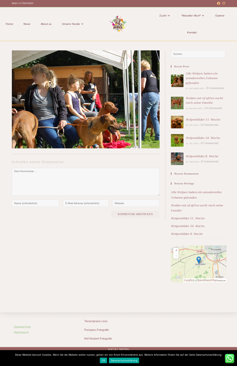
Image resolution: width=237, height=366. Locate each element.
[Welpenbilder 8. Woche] (177, 158)
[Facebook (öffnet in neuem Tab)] (218, 3)
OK (103, 360)
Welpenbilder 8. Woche (202, 156)
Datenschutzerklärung (124, 360)
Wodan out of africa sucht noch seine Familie (204, 101)
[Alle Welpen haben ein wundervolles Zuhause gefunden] (177, 80)
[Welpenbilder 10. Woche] (177, 140)
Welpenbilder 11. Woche (203, 119)
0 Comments (215, 88)
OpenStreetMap (206, 280)
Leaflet (189, 280)
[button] (198, 260)
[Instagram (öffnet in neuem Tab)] (223, 3)
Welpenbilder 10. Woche (203, 138)
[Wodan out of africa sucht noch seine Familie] (177, 103)
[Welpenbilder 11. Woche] (177, 122)
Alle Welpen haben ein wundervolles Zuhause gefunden (202, 78)
